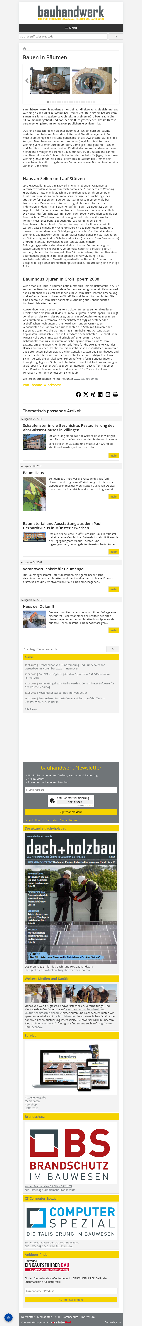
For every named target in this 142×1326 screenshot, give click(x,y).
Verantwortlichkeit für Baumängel (53, 568)
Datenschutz (70, 1317)
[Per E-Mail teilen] (108, 394)
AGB (57, 1317)
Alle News (31, 709)
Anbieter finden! (72, 1299)
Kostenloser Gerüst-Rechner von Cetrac (56, 692)
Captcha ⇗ (85, 805)
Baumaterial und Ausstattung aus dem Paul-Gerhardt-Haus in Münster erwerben (63, 525)
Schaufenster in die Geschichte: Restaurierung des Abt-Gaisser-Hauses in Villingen (68, 427)
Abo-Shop (31, 1104)
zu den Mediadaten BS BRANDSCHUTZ (48, 1186)
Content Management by (37, 1322)
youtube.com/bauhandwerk (82, 1009)
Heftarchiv (31, 1108)
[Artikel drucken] (115, 394)
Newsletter (28, 1317)
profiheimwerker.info (44, 1023)
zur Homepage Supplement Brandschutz (50, 1190)
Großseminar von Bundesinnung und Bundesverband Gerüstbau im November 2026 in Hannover (65, 666)
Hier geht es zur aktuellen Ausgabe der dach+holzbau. (58, 970)
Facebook (36, 1027)
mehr (113, 455)
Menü (73, 28)
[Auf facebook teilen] (78, 396)
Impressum (88, 1317)
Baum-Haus (33, 472)
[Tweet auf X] (85, 396)
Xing (100, 1023)
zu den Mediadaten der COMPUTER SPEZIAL (52, 1242)
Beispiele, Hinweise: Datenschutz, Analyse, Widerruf (51, 820)
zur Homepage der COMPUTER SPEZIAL (49, 1246)
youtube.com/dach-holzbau (42, 1013)
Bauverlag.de (113, 1322)
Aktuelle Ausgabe (35, 1097)
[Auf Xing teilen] (93, 396)
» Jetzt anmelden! (71, 812)
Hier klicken (75, 801)
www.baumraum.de (86, 378)
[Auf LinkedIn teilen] (100, 396)
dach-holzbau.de (64, 1016)
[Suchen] (116, 36)
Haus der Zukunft (38, 606)
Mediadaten (32, 1101)
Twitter (108, 1023)
